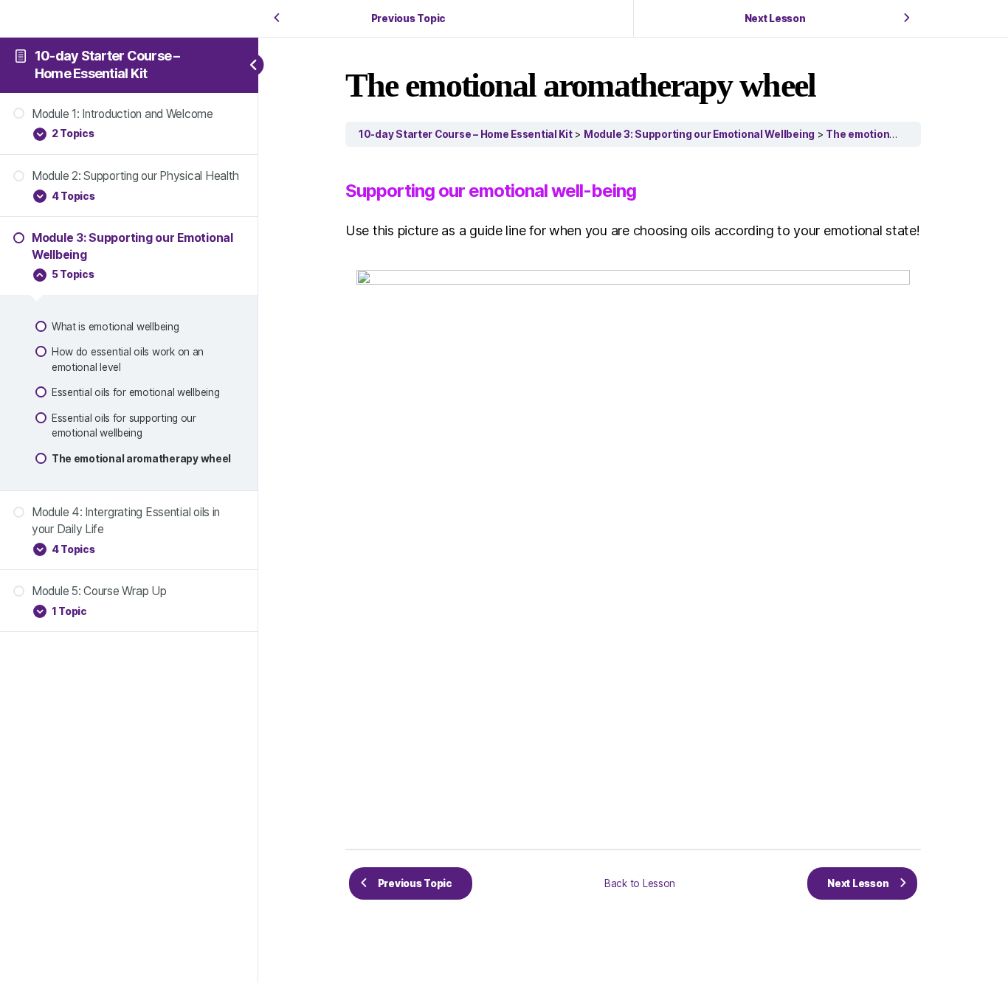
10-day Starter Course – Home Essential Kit (466, 134)
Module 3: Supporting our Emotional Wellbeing (699, 134)
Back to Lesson (639, 883)
